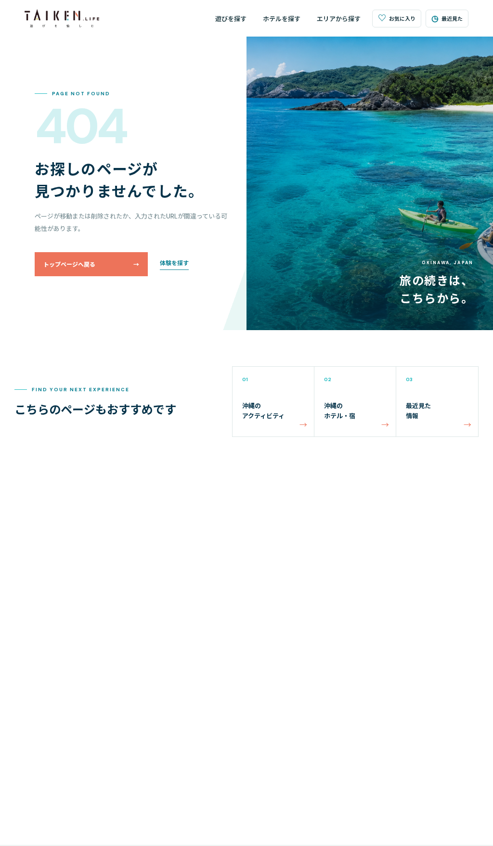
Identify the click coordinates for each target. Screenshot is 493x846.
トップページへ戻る (91, 265)
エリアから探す (339, 19)
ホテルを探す (281, 19)
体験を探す (174, 263)
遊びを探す (230, 19)
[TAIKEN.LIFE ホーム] (62, 18)
